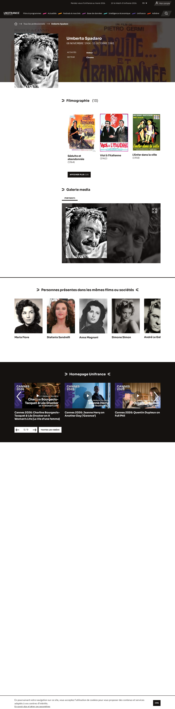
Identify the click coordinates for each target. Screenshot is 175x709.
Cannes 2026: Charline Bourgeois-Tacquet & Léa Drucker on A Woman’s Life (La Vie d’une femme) (37, 416)
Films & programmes (32, 13)
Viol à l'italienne (110, 155)
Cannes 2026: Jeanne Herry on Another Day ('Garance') (84, 414)
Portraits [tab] (69, 198)
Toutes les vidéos (50, 430)
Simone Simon (121, 337)
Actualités (52, 13)
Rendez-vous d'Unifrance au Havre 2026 (88, 3)
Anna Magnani (88, 337)
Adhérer (155, 13)
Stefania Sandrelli (58, 337)
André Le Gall (152, 337)
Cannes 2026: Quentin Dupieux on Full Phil (137, 414)
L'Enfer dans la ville (144, 154)
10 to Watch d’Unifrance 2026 (124, 3)
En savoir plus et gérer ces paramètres (32, 706)
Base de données (94, 13)
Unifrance (141, 13)
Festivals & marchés (71, 13)
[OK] (157, 703)
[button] (154, 211)
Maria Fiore (21, 337)
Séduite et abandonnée (76, 157)
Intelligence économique (119, 13)
